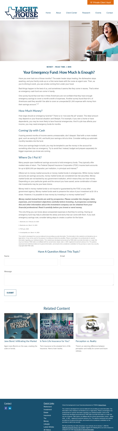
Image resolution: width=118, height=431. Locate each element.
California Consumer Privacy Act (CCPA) (73, 427)
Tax (45, 418)
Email (62, 256)
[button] (48, 12)
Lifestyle (47, 424)
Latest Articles (49, 427)
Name (6, 256)
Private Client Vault (102, 2)
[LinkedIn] (9, 408)
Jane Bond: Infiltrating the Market (20, 341)
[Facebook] (5, 408)
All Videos (47, 430)
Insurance (47, 415)
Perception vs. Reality (86, 341)
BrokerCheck (102, 405)
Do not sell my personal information (84, 429)
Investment (48, 409)
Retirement (48, 406)
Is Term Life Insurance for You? (55, 341)
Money (46, 421)
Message (8, 271)
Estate (46, 412)
